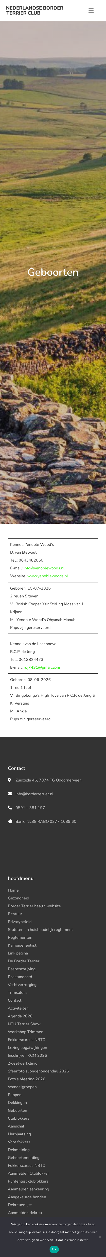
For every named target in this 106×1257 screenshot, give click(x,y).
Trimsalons (18, 992)
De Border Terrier (23, 961)
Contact (14, 1000)
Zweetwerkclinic (22, 1063)
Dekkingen (17, 1102)
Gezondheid (18, 898)
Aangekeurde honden (27, 1197)
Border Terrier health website (34, 906)
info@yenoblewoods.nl (44, 568)
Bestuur (15, 914)
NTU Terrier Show (24, 1024)
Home (13, 890)
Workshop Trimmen (25, 1032)
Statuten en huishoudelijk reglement (40, 929)
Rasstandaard (20, 977)
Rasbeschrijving (21, 969)
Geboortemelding (23, 1157)
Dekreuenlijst (20, 1205)
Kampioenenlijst (22, 945)
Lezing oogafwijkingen (27, 1047)
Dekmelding (19, 1150)
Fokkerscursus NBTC (26, 1039)
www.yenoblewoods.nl (47, 576)
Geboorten (17, 1110)
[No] (99, 1236)
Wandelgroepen (22, 1087)
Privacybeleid (20, 922)
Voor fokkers (19, 1142)
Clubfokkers (18, 1118)
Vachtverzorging (22, 984)
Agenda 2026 (20, 1016)
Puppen (14, 1095)
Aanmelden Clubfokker (28, 1173)
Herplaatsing (19, 1134)
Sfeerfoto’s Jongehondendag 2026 (38, 1071)
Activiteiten (18, 1008)
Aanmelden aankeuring (28, 1189)
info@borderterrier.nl (34, 794)
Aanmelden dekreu (25, 1212)
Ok (54, 1249)
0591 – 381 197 (30, 807)
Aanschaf (16, 1126)
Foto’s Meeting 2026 (26, 1079)
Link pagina (18, 953)
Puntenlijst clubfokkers (28, 1181)
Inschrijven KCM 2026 (27, 1055)
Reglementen (20, 937)
